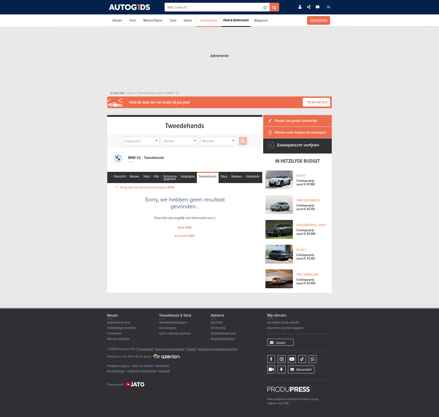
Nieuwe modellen (118, 338)
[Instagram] (282, 359)
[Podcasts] (282, 369)
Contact (281, 342)
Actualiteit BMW (185, 235)
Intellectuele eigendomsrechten (218, 349)
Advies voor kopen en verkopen (300, 132)
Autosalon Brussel (118, 322)
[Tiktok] (302, 359)
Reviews (236, 176)
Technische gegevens (170, 177)
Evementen (114, 333)
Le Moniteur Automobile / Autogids (148, 371)
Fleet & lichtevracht (236, 20)
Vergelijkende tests (223, 338)
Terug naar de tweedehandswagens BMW (147, 187)
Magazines (261, 20)
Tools (173, 20)
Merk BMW (185, 227)
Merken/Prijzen (152, 20)
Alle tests (216, 322)
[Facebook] (271, 359)
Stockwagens (167, 327)
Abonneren (318, 20)
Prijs (156, 176)
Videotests (253, 176)
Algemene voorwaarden (170, 349)
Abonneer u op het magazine (285, 327)
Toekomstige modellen (121, 327)
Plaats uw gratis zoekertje (296, 120)
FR (328, 7)
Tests (132, 20)
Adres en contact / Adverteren (150, 365)
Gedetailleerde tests (223, 333)
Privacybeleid (145, 349)
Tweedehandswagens (173, 322)
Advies (188, 20)
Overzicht (120, 176)
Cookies (191, 349)
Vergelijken (188, 176)
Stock (224, 176)
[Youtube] (292, 359)
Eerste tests (218, 327)
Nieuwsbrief (304, 369)
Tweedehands (208, 20)
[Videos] (271, 369)
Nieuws (117, 20)
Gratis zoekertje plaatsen (175, 333)
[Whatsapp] (312, 359)
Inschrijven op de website (283, 322)
